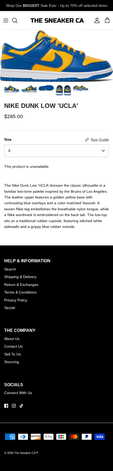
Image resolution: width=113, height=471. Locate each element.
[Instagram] (14, 406)
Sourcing (11, 362)
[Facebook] (6, 406)
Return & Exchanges (21, 284)
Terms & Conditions (20, 292)
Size (8, 139)
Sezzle (9, 308)
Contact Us (13, 346)
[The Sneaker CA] (56, 20)
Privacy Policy (15, 300)
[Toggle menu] (6, 20)
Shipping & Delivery (20, 277)
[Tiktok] (21, 406)
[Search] (17, 20)
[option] (56, 56)
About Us (11, 339)
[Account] (95, 20)
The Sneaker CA (24, 452)
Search (10, 269)
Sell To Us (12, 354)
